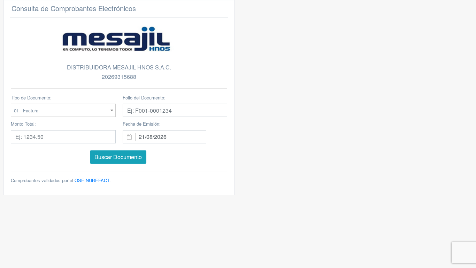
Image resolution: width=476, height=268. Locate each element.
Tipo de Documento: (31, 97)
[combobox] (63, 110)
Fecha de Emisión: (142, 123)
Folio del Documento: (144, 97)
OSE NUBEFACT (91, 180)
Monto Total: (23, 123)
